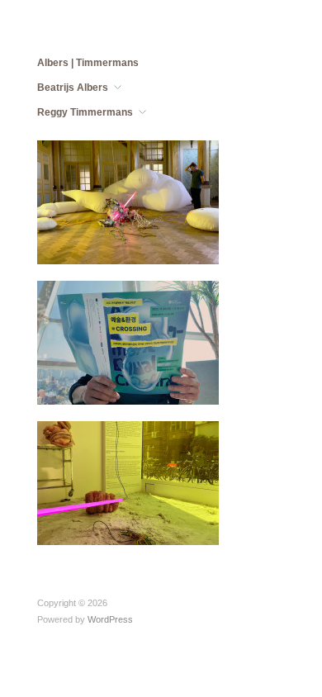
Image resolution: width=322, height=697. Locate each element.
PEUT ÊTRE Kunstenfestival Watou (135, 241)
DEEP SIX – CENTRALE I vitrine (129, 522)
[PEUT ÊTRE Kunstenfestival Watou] (128, 201)
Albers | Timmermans (88, 63)
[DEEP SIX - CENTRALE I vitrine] (128, 482)
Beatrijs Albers (72, 87)
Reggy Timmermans (85, 112)
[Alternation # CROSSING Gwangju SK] (128, 342)
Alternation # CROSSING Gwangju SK (126, 381)
